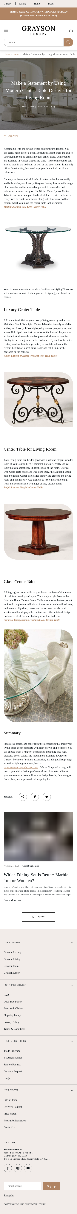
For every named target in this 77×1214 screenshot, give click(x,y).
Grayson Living (12, 959)
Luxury (8, 3)
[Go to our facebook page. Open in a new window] (8, 1168)
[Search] (68, 42)
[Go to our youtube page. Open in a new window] (28, 1168)
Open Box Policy (13, 1001)
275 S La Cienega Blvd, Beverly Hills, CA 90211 (27, 1159)
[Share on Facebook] (35, 797)
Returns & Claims (13, 1008)
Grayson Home (12, 966)
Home (37, 3)
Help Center (11, 1090)
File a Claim (10, 1100)
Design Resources (15, 1041)
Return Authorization (15, 1120)
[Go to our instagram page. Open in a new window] (18, 1168)
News (16, 54)
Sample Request (12, 1064)
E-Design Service (13, 1057)
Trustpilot (9, 1195)
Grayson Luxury (12, 952)
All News (13, 135)
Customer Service (15, 985)
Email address (14, 1186)
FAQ (6, 994)
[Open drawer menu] (6, 30)
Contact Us (9, 1127)
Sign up (51, 1186)
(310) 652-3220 (19, 1155)
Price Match (10, 1113)
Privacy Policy (11, 1022)
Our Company (12, 942)
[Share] (23, 797)
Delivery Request (13, 1071)
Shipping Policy (12, 1015)
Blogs (7, 1078)
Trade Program (12, 1051)
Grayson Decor (12, 972)
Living (22, 3)
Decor (51, 3)
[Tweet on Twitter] (47, 797)
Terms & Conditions (14, 1029)
